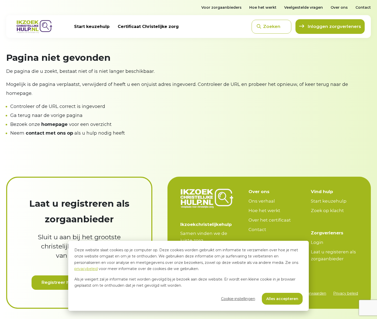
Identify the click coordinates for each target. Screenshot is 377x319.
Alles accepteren (282, 298)
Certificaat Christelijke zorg (148, 26)
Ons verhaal (262, 201)
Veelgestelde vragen (303, 7)
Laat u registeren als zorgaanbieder (333, 255)
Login (317, 242)
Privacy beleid (345, 293)
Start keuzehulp (92, 26)
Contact (363, 7)
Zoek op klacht (327, 210)
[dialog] (188, 276)
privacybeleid (86, 268)
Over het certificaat (270, 220)
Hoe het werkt (262, 7)
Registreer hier (58, 282)
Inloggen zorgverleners (333, 26)
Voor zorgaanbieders (221, 7)
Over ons (339, 7)
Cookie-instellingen (238, 298)
